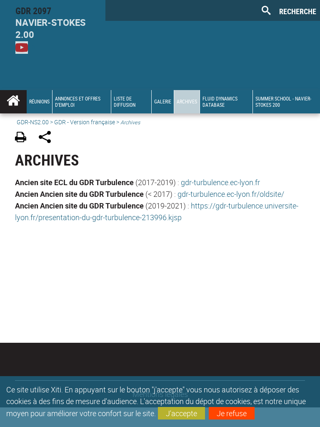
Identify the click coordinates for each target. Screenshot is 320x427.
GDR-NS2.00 (33, 122)
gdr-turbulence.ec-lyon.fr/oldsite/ (231, 194)
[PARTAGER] (48, 138)
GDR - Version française (84, 122)
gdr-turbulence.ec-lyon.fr (220, 182)
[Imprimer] (23, 138)
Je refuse (232, 413)
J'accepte (181, 413)
